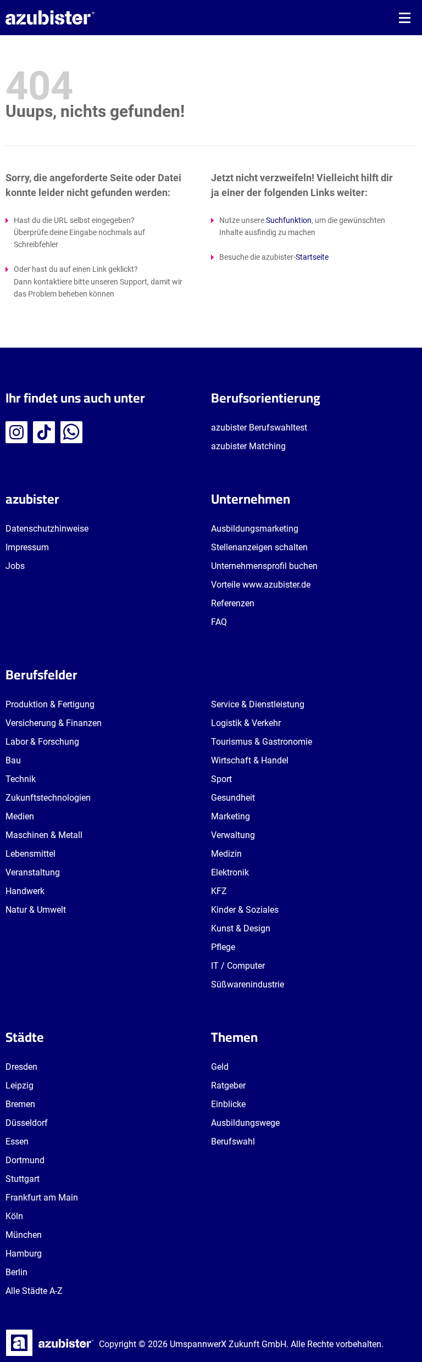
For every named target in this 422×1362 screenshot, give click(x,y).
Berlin (16, 1272)
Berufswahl (233, 1141)
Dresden (21, 1067)
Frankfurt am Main (41, 1197)
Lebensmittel (30, 854)
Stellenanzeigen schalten (259, 547)
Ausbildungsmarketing (254, 528)
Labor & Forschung (42, 741)
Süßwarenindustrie (247, 984)
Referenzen (232, 603)
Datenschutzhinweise (46, 528)
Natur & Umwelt (35, 910)
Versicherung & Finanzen (53, 723)
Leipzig (19, 1085)
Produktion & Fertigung (50, 704)
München (23, 1235)
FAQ (219, 622)
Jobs (15, 566)
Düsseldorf (26, 1123)
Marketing (230, 816)
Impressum (27, 547)
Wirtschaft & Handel (249, 760)
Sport (221, 779)
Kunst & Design (240, 928)
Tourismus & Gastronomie (261, 741)
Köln (14, 1216)
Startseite (312, 257)
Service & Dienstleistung (257, 704)
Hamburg (23, 1253)
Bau (13, 760)
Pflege (223, 947)
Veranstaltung (32, 872)
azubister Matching (248, 446)
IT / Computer (238, 966)
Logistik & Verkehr (246, 723)
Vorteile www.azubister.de (260, 584)
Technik (20, 779)
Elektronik (230, 872)
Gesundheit (233, 797)
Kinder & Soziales (245, 910)
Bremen (20, 1104)
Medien (19, 816)
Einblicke (228, 1104)
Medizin (226, 854)
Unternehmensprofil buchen (264, 566)
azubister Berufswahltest (259, 427)
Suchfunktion (289, 220)
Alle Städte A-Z (34, 1291)
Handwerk (25, 891)
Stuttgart (22, 1179)
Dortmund (25, 1160)
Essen (17, 1141)
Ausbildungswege (245, 1123)
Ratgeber (228, 1085)
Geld (220, 1067)
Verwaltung (233, 835)
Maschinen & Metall (43, 835)
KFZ (219, 891)
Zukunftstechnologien (48, 797)
